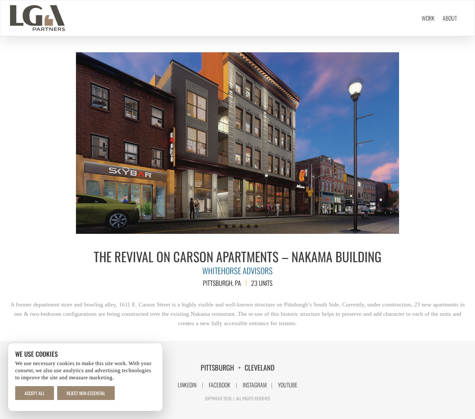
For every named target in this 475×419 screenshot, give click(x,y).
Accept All (35, 393)
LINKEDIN (187, 385)
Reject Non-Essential (86, 393)
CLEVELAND (260, 367)
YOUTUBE (287, 385)
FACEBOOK (219, 385)
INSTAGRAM (255, 385)
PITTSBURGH (218, 367)
